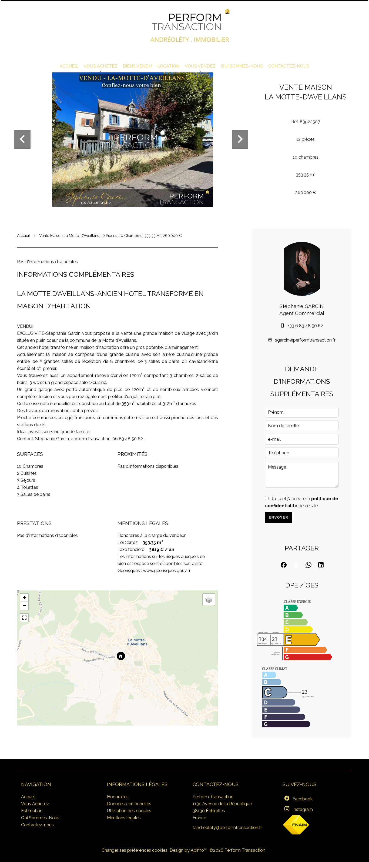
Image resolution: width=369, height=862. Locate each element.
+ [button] (24, 597)
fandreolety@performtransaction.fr (227, 827)
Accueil (23, 235)
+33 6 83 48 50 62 (305, 325)
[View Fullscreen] (24, 618)
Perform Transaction (213, 796)
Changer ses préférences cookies (134, 850)
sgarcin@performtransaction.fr (305, 340)
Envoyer (279, 517)
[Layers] (209, 600)
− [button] (24, 605)
